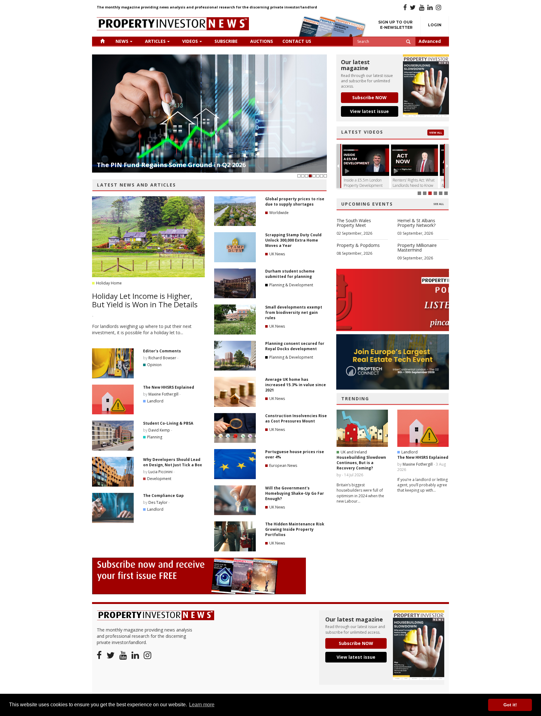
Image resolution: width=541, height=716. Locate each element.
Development (159, 478)
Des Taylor (157, 502)
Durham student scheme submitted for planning (290, 273)
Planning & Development (291, 285)
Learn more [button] (201, 704)
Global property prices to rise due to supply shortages (294, 201)
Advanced (430, 41)
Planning (154, 437)
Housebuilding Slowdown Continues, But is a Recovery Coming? (361, 463)
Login (434, 25)
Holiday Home (109, 283)
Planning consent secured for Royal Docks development (294, 346)
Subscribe (226, 41)
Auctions (261, 41)
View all (435, 132)
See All (438, 204)
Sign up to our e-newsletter (395, 25)
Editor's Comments (162, 351)
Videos (190, 41)
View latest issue (369, 111)
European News (283, 465)
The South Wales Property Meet (354, 222)
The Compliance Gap (163, 495)
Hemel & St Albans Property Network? (416, 222)
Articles (155, 41)
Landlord (155, 401)
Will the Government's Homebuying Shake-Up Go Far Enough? (294, 493)
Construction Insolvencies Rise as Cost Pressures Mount (296, 418)
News (122, 41)
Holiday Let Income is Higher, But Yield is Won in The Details (145, 300)
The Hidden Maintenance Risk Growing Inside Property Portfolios (294, 529)
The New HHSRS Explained (168, 387)
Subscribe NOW (369, 97)
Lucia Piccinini (160, 471)
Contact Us (296, 41)
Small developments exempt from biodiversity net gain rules (293, 312)
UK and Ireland (354, 452)
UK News (277, 254)
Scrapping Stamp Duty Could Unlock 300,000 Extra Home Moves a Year (293, 240)
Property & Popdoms (358, 245)
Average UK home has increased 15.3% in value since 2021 (295, 385)
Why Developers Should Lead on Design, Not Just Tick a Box (172, 462)
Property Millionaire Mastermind (417, 247)
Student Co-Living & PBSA (168, 423)
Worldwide (279, 212)
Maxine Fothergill (163, 394)
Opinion (154, 364)
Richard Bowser (162, 358)
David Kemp (159, 430)
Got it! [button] (510, 704)
